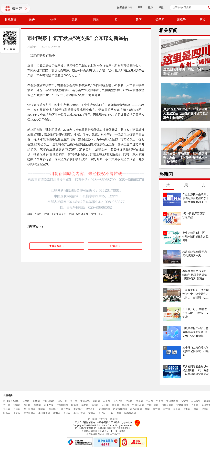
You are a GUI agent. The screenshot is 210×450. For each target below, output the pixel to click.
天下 (139, 19)
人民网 (26, 401)
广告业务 (103, 419)
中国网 (129, 401)
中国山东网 (79, 413)
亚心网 (6, 409)
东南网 (91, 413)
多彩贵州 (90, 409)
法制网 (186, 409)
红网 (147, 409)
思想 (75, 19)
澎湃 (118, 413)
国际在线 (62, 401)
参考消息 (117, 401)
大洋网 (66, 413)
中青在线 (85, 401)
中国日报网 (48, 401)
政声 (32, 19)
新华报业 (195, 401)
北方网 (16, 405)
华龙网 (84, 405)
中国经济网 (172, 401)
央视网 (139, 401)
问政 (96, 19)
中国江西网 (152, 405)
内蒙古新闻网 (120, 409)
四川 (117, 19)
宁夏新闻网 (182, 405)
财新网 (6, 413)
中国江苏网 (138, 405)
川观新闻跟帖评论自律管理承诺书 (103, 434)
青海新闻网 (29, 413)
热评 (53, 19)
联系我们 (114, 419)
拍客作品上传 (124, 7)
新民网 (101, 413)
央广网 (73, 401)
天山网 (105, 405)
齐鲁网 (194, 405)
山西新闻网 (136, 409)
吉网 (196, 409)
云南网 (16, 409)
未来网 (106, 401)
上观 (111, 413)
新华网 (36, 401)
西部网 (56, 413)
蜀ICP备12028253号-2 (118, 428)
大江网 (6, 405)
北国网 (204, 409)
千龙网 (16, 413)
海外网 (176, 409)
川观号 (181, 19)
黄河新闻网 (104, 409)
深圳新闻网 (167, 405)
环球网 (96, 401)
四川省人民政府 (11, 401)
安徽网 (184, 401)
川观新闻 (11, 19)
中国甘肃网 (44, 413)
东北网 (27, 405)
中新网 (149, 401)
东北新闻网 (29, 409)
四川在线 (48, 405)
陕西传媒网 (130, 413)
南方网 (41, 409)
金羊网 (37, 405)
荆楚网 (115, 405)
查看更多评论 (56, 246)
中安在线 (78, 409)
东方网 (156, 409)
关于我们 (92, 419)
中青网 (159, 401)
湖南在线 (53, 409)
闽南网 (74, 405)
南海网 (95, 405)
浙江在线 (65, 409)
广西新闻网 (62, 405)
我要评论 (115, 246)
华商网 (125, 405)
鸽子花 (160, 19)
